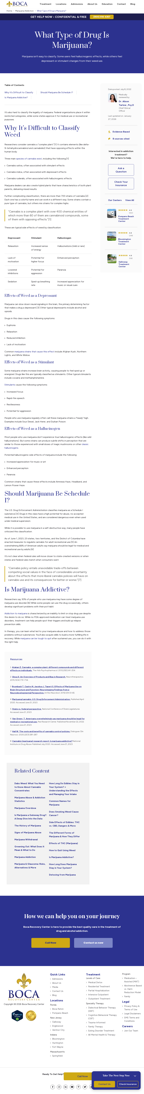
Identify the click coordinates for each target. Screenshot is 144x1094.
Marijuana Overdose (25, 808)
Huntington (57, 1043)
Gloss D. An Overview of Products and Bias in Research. (39, 677)
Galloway (56, 1021)
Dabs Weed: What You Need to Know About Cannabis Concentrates (29, 787)
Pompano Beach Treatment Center (126, 218)
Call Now (50, 942)
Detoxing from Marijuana (62, 874)
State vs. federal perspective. (27, 709)
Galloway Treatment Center (124, 264)
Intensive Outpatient (98, 994)
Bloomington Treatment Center (124, 241)
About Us (56, 983)
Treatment (93, 974)
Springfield (57, 1055)
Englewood (57, 1026)
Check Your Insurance (121, 183)
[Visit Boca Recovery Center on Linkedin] (65, 1087)
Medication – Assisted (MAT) (131, 980)
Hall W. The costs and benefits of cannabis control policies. (41, 731)
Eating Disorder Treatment (101, 1030)
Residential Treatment (99, 986)
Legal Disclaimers (132, 1013)
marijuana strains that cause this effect (34, 351)
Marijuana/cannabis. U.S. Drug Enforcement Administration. (41, 699)
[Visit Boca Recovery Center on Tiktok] (91, 1086)
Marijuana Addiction (24, 11)
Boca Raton (58, 1009)
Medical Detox (95, 982)
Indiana (53, 1034)
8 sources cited (121, 138)
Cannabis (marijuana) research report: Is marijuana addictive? (42, 741)
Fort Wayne (57, 1047)
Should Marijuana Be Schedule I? (56, 92)
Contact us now (93, 942)
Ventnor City (58, 1030)
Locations (56, 1000)
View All (129, 200)
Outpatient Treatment (99, 998)
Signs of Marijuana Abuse (27, 832)
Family (127, 996)
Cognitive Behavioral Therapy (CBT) (102, 1017)
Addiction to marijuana (15, 613)
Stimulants (9, 384)
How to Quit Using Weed (62, 850)
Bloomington (58, 1038)
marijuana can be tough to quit (35, 638)
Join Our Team (131, 1030)
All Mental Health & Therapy (101, 1034)
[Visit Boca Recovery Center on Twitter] (85, 1087)
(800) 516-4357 (101, 16)
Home (9, 11)
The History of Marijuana (27, 825)
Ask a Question (121, 170)
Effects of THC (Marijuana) (63, 843)
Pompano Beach (60, 1013)
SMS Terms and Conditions (131, 1019)
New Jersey (56, 1017)
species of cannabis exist (29, 158)
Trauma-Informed (96, 1022)
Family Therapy (95, 1026)
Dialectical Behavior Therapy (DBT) (102, 1009)
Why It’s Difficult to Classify (18, 92)
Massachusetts (57, 1051)
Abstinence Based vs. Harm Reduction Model (133, 989)
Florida (53, 1004)
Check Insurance (128, 1084)
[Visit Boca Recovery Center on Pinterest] (78, 1087)
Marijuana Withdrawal (26, 839)
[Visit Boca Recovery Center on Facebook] (52, 1087)
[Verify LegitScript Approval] (17, 1020)
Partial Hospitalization (98, 990)
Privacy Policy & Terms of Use (132, 1008)
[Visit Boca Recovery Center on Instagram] (59, 1087)
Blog (54, 995)
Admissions (57, 979)
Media (55, 987)
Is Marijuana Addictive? (16, 97)
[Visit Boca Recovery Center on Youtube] (72, 1087)
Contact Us (57, 991)
